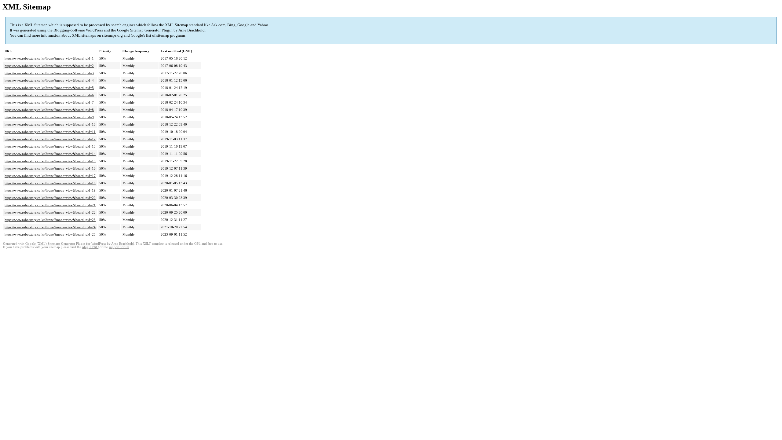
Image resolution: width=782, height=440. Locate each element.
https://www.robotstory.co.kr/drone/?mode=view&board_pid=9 (49, 117)
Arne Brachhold (191, 30)
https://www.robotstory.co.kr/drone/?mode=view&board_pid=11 (50, 132)
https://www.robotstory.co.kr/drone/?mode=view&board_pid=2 (49, 66)
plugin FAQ (90, 247)
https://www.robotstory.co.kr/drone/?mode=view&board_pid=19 (50, 190)
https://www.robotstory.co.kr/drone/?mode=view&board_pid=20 (50, 198)
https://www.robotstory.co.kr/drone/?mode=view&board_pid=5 (49, 88)
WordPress (94, 30)
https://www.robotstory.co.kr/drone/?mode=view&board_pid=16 (50, 168)
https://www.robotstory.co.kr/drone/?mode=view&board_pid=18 (50, 183)
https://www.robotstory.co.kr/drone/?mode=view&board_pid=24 (50, 227)
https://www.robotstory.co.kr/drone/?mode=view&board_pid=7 (49, 102)
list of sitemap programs (165, 35)
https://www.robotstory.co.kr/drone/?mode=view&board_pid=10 (50, 124)
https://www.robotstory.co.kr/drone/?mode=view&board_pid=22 (50, 212)
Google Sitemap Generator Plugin (145, 30)
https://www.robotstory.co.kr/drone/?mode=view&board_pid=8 (49, 110)
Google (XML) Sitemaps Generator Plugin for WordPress (65, 243)
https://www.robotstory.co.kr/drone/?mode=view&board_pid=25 (50, 234)
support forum (119, 247)
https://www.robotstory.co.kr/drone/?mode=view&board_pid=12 (50, 139)
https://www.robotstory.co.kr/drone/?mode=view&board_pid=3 (49, 73)
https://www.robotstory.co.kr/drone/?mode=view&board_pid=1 (49, 58)
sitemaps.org (112, 35)
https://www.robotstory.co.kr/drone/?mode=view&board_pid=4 (49, 80)
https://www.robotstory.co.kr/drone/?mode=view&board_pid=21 (50, 205)
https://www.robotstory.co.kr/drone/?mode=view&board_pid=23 (50, 220)
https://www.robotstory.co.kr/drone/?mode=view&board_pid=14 (50, 154)
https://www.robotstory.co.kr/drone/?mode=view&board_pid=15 (50, 161)
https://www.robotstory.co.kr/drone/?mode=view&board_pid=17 (50, 176)
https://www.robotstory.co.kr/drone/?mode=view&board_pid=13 (50, 146)
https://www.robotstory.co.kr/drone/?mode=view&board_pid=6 (49, 95)
